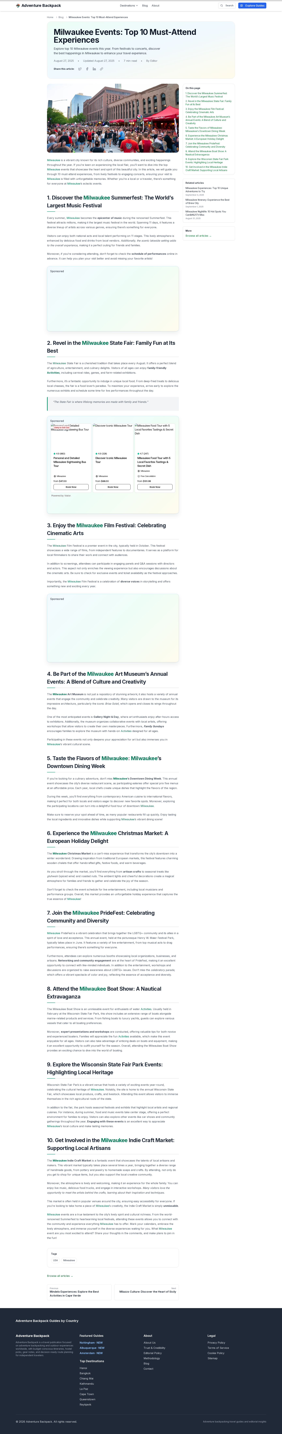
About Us (150, 1342)
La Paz (84, 1389)
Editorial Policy (153, 1353)
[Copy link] (101, 69)
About (155, 5)
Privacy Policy (216, 1342)
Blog (145, 5)
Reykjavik (85, 1404)
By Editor (151, 60)
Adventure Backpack (41, 5)
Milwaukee (53, 160)
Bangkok (85, 1373)
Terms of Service (218, 1347)
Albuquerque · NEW (92, 1347)
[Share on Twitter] (80, 69)
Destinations (127, 5)
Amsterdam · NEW (91, 1353)
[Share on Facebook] (87, 69)
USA (55, 1260)
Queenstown (87, 1399)
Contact (148, 1368)
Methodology (152, 1358)
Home (50, 17)
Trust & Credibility (154, 1347)
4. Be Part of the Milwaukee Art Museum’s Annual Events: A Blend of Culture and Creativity (208, 120)
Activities (53, 372)
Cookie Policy (216, 1353)
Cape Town (87, 1394)
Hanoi (83, 1368)
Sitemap (213, 1358)
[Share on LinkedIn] (94, 69)
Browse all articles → (60, 1275)
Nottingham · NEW (91, 1342)
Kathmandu (87, 1383)
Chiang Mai (86, 1378)
